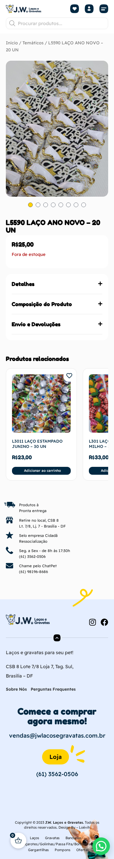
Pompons (62, 850)
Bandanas (73, 838)
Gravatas (52, 838)
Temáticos (33, 43)
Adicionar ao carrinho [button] (42, 470)
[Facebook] (104, 622)
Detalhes (23, 284)
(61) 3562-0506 (32, 556)
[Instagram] (92, 622)
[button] (103, 8)
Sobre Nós (16, 689)
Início (12, 43)
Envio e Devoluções (36, 324)
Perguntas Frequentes (53, 689)
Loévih (84, 827)
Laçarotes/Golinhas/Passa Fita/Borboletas (57, 844)
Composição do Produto (42, 304)
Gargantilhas (38, 850)
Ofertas (82, 850)
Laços (34, 838)
